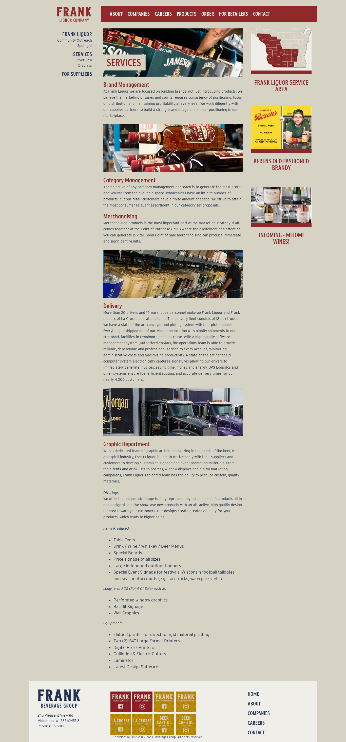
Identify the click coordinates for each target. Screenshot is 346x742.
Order (207, 14)
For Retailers (233, 14)
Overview (84, 60)
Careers (163, 14)
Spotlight (84, 46)
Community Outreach (74, 40)
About (116, 14)
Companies (139, 14)
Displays (85, 65)
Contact (261, 14)
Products (186, 14)
